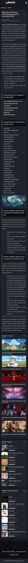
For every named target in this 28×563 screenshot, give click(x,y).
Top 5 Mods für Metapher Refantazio (11, 369)
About (4, 551)
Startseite (3, 7)
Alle (24, 335)
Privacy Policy (11, 551)
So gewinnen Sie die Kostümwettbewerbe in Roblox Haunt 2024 (14, 385)
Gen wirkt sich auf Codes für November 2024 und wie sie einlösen (13, 353)
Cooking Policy (14, 554)
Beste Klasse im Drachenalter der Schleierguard (14, 435)
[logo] (2, 3)
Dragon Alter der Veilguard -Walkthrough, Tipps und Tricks (14, 401)
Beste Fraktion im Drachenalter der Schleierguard (14, 418)
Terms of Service (21, 551)
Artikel (9, 7)
